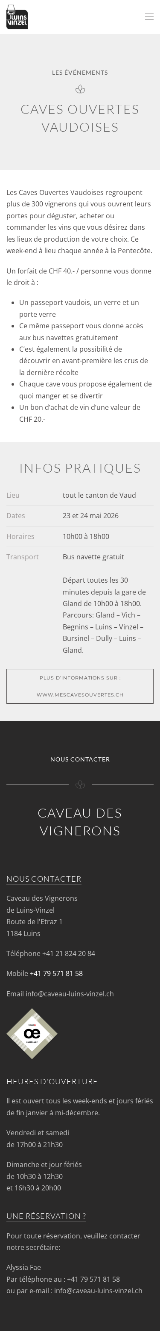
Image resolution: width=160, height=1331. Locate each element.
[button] (149, 17)
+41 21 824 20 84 (68, 953)
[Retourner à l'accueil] (17, 17)
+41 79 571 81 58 (56, 973)
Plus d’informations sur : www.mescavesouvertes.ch (80, 686)
